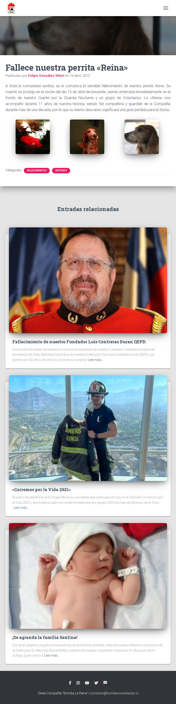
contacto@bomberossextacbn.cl (114, 693)
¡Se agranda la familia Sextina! (44, 637)
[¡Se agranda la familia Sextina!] (88, 576)
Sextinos (61, 170)
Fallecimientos (37, 170)
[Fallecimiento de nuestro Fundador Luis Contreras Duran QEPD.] (88, 280)
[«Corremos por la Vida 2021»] (88, 427)
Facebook (70, 683)
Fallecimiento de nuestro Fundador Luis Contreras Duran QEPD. (79, 341)
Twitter (96, 683)
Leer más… (95, 360)
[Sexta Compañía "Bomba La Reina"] (13, 8)
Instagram (78, 683)
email (105, 682)
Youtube (87, 683)
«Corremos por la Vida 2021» (41, 489)
